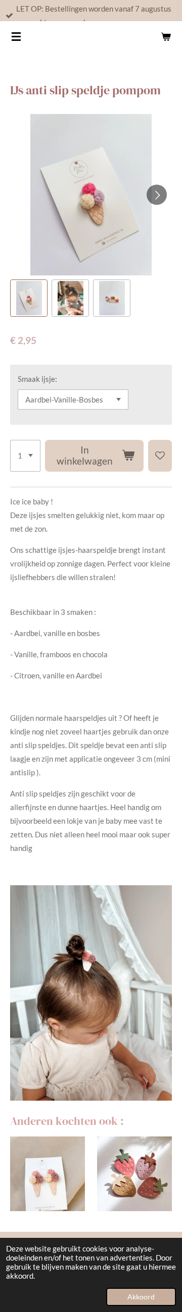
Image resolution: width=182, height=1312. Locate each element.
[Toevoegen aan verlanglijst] (160, 456)
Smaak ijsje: (37, 378)
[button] (29, 298)
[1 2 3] (25, 456)
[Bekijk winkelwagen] (166, 36)
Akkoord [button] (141, 1297)
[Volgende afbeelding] (157, 195)
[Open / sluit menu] (16, 36)
